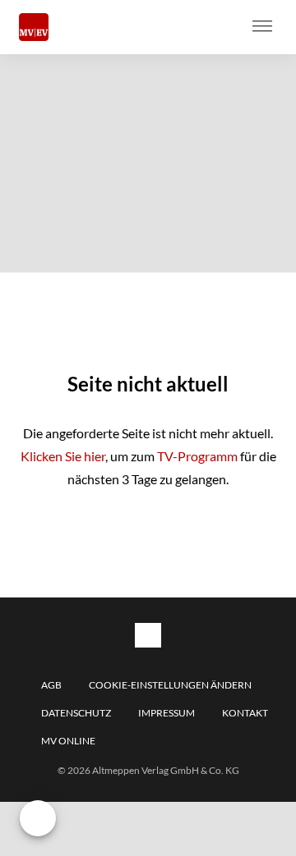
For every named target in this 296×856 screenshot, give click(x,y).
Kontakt (245, 713)
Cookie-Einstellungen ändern (170, 685)
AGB (51, 685)
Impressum (166, 713)
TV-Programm (197, 456)
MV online (68, 741)
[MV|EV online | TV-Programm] (34, 27)
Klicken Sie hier (63, 456)
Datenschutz (76, 713)
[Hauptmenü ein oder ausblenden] (262, 27)
